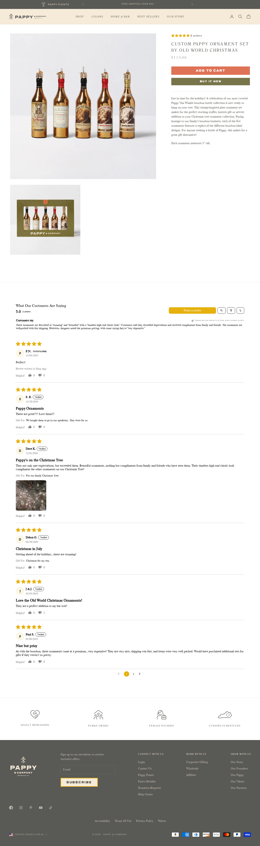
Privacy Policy (144, 821)
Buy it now (210, 81)
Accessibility (102, 821)
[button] (180, 35)
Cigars (97, 16)
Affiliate (191, 775)
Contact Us (145, 768)
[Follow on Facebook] (11, 808)
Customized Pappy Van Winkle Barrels (137, 4)
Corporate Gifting (197, 762)
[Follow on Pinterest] (31, 808)
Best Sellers (148, 16)
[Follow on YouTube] (41, 808)
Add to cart (210, 70)
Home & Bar (120, 16)
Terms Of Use (123, 821)
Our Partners (239, 788)
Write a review (192, 310)
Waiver (162, 821)
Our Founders (239, 768)
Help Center (145, 794)
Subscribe (79, 782)
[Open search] (222, 310)
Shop (80, 16)
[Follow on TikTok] (51, 808)
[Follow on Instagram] (21, 808)
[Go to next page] (141, 674)
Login (141, 762)
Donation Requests (149, 788)
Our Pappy (237, 775)
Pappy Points (146, 775)
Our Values (237, 781)
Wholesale (192, 768)
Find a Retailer (147, 781)
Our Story (175, 16)
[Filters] (231, 310)
